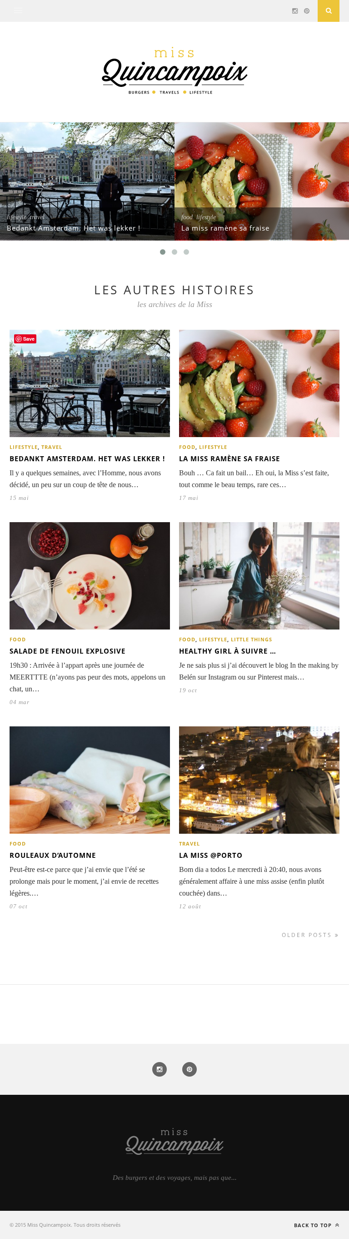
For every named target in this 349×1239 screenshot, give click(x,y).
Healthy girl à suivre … (227, 650)
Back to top (314, 1225)
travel (37, 217)
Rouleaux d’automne (53, 855)
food (187, 217)
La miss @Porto (211, 855)
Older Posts (308, 935)
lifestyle (16, 217)
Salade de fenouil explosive (67, 650)
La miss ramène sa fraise (225, 227)
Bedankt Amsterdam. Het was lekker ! (73, 227)
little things (251, 639)
